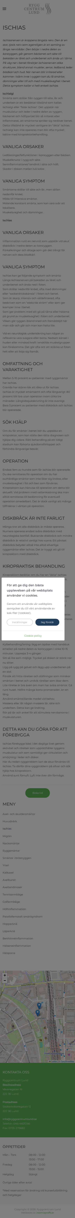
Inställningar (19, 622)
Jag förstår (47, 622)
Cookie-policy (33, 635)
